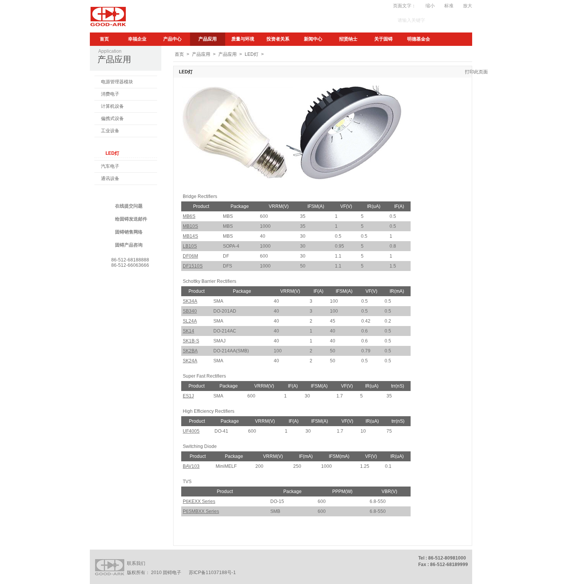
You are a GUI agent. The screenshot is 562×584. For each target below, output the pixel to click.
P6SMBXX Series (201, 511)
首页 (104, 39)
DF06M (190, 256)
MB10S (190, 226)
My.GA (326, 5)
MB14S (190, 236)
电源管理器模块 (117, 81)
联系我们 (136, 563)
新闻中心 (313, 39)
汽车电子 (110, 166)
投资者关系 (277, 39)
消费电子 (110, 94)
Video (345, 5)
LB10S (190, 246)
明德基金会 (418, 39)
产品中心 (172, 39)
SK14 (188, 331)
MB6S (189, 216)
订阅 (308, 5)
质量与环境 (242, 39)
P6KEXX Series (199, 501)
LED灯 (112, 153)
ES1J (188, 396)
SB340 (190, 311)
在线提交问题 (129, 206)
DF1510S (193, 266)
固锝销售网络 (129, 232)
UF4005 (191, 431)
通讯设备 (110, 178)
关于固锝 (383, 39)
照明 (105, 143)
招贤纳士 (348, 39)
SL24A (190, 321)
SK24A (190, 360)
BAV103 (191, 466)
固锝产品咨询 (129, 245)
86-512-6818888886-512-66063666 (130, 262)
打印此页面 (476, 72)
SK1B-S (191, 341)
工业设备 (110, 130)
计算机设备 (112, 106)
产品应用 (207, 39)
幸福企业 (137, 39)
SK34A (190, 301)
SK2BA (190, 351)
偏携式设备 (112, 118)
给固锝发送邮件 (131, 219)
